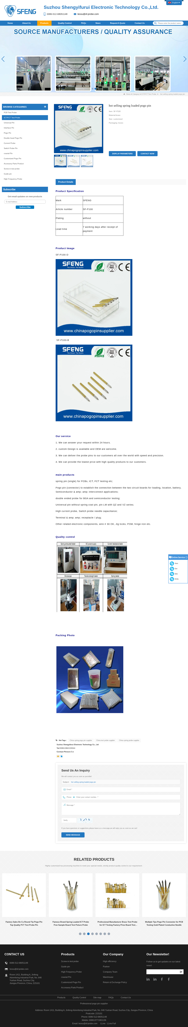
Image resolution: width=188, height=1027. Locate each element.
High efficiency (109, 961)
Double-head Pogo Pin (13, 138)
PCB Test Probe (10, 112)
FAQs (83, 23)
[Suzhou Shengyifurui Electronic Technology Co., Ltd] (20, 11)
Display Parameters (122, 154)
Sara (176, 563)
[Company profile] (148, 979)
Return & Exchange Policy (115, 982)
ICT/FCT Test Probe (148, 94)
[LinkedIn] (154, 979)
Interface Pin (9, 128)
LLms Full (111, 1023)
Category (136, 94)
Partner (106, 967)
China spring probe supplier (129, 740)
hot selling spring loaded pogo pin (83, 782)
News (98, 23)
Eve (175, 569)
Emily (176, 579)
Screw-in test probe (12, 169)
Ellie (176, 574)
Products (44, 23)
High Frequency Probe (13, 179)
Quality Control (65, 23)
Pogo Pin (7, 133)
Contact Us (140, 23)
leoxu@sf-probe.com (88, 14)
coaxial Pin (8, 153)
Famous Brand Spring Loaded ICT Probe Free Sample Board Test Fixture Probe (24, 923)
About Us (26, 23)
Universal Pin (9, 123)
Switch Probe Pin (11, 148)
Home (10, 23)
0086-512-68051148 (57, 14)
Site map (97, 997)
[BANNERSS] (94, 59)
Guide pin (8, 174)
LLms (102, 1023)
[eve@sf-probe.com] (58, 756)
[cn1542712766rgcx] (61, 756)
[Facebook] (161, 979)
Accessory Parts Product (14, 164)
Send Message (73, 835)
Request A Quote (117, 23)
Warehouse (108, 977)
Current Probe (9, 143)
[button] (92, 89)
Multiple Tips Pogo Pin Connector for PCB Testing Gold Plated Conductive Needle (117, 923)
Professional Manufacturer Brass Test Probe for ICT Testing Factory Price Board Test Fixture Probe (71, 924)
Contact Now (147, 154)
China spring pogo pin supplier (81, 740)
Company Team (110, 972)
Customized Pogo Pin (12, 158)
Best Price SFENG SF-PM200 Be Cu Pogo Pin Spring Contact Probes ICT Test (164, 923)
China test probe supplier (105, 740)
